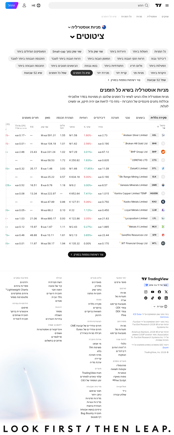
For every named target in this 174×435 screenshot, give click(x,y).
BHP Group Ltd (139, 151)
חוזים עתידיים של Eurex (88, 329)
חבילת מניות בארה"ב (90, 333)
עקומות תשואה (118, 369)
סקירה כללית (94, 303)
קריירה (98, 358)
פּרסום (24, 307)
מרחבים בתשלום (53, 340)
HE (34, 5)
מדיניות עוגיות (94, 402)
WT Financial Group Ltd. (134, 243)
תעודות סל (120, 296)
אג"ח (123, 300)
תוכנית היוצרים (54, 293)
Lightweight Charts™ (16, 289)
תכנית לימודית (20, 318)
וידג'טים (24, 282)
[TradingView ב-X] (166, 291)
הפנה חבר (57, 289)
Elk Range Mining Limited (133, 176)
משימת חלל (95, 347)
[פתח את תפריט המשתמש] (24, 5)
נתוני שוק (96, 289)
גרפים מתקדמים (19, 293)
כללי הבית (57, 297)
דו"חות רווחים (119, 347)
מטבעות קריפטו (118, 303)
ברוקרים (97, 307)
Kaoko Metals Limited (135, 201)
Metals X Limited (138, 226)
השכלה (58, 315)
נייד (124, 390)
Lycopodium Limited (136, 218)
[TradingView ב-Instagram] (145, 291)
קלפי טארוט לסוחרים (90, 376)
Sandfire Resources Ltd (134, 234)
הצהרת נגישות (94, 405)
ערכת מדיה (95, 362)
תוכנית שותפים (20, 315)
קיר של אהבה (55, 285)
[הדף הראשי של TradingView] (158, 5)
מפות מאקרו (119, 376)
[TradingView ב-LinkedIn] (166, 298)
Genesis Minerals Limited (133, 185)
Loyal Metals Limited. (135, 210)
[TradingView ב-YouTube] (152, 291)
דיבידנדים (121, 351)
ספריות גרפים (21, 285)
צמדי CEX (121, 307)
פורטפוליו (121, 365)
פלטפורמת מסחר (19, 297)
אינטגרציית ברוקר (19, 311)
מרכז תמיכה (95, 354)
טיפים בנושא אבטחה (90, 409)
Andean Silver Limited (135, 135)
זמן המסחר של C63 (91, 380)
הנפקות (122, 354)
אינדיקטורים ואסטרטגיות (49, 329)
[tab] (160, 51)
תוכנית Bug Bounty (91, 413)
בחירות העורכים (54, 318)
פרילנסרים (56, 336)
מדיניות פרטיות (93, 398)
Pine (123, 315)
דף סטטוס (96, 416)
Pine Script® (119, 380)
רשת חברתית (55, 282)
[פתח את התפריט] (167, 5)
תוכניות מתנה (94, 293)
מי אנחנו (97, 343)
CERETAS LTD (139, 160)
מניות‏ (123, 292)
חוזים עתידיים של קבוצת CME (86, 325)
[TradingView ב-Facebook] (159, 291)
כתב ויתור (96, 394)
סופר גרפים (120, 282)
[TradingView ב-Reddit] (145, 298)
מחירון (98, 285)
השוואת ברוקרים (93, 311)
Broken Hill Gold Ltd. (136, 143)
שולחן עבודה (119, 394)
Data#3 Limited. (138, 168)
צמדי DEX (121, 311)
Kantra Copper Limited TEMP (131, 193)
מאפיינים (96, 282)
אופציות (122, 372)
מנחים (58, 300)
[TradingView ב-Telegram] (159, 298)
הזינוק (98, 315)
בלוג (99, 351)
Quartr (166, 347)
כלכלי (123, 343)
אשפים (58, 333)
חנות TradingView (91, 372)
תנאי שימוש (95, 390)
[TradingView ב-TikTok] (152, 298)
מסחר (59, 311)
